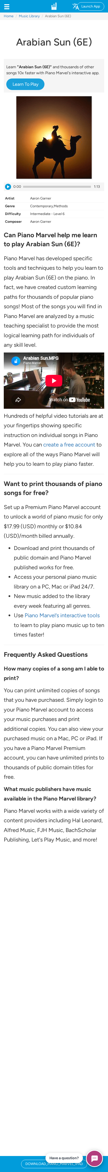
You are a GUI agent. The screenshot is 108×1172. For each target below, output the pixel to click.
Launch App (90, 6)
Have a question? (64, 1158)
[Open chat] (94, 1158)
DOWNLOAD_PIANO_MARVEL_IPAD (54, 1164)
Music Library (29, 16)
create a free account (69, 444)
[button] (7, 6)
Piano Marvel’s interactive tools (62, 615)
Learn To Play (25, 84)
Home (9, 16)
